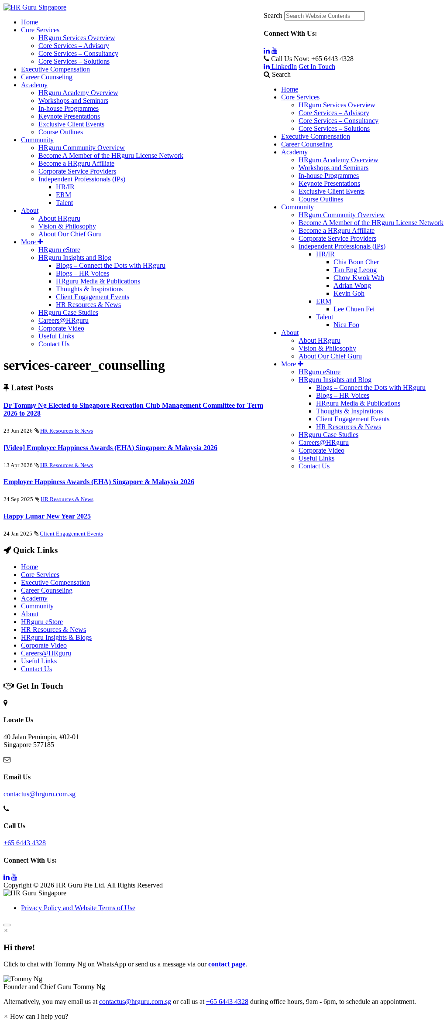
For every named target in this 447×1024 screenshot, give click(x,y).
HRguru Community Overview (342, 214)
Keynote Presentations (329, 183)
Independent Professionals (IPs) (342, 246)
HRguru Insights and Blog (335, 379)
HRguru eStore (319, 371)
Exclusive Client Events (331, 191)
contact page (226, 964)
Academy (294, 152)
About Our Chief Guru (330, 356)
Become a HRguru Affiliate (337, 230)
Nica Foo (346, 324)
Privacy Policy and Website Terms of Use (78, 907)
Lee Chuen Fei (354, 309)
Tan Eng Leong (355, 269)
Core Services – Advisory (334, 112)
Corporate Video (321, 450)
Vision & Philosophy (327, 348)
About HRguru (319, 340)
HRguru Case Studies (328, 434)
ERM (323, 301)
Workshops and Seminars (333, 167)
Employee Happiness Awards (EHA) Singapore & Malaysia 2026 (98, 481)
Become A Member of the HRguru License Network (371, 222)
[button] (223, 983)
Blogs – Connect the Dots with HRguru (371, 387)
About (290, 332)
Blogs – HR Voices (342, 395)
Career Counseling (307, 144)
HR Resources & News (348, 426)
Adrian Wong (352, 285)
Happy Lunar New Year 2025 (47, 516)
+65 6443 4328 (24, 843)
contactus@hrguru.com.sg (39, 794)
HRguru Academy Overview (338, 160)
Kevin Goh (349, 293)
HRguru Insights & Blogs (56, 637)
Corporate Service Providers (337, 238)
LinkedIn (283, 66)
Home (289, 89)
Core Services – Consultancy (338, 120)
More (289, 364)
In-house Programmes (329, 175)
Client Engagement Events (352, 419)
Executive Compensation (315, 136)
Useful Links (316, 458)
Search (273, 15)
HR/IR (325, 254)
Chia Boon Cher (356, 262)
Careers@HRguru (324, 442)
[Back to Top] (6, 925)
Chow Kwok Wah (359, 277)
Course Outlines (321, 199)
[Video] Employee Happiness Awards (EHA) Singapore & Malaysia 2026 (110, 447)
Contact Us (314, 466)
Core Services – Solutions (334, 128)
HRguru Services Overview (337, 105)
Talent (324, 317)
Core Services (300, 97)
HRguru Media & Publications (358, 403)
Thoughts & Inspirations (349, 411)
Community (297, 207)
